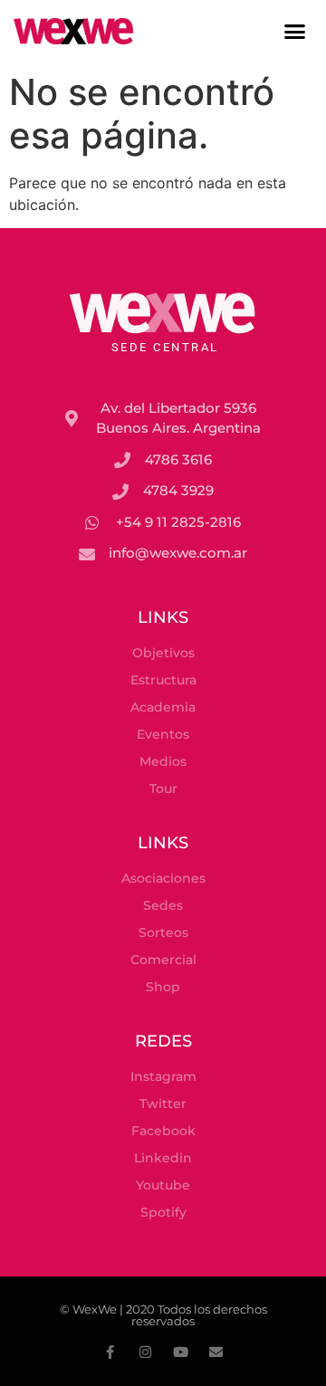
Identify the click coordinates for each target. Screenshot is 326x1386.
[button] (295, 31)
